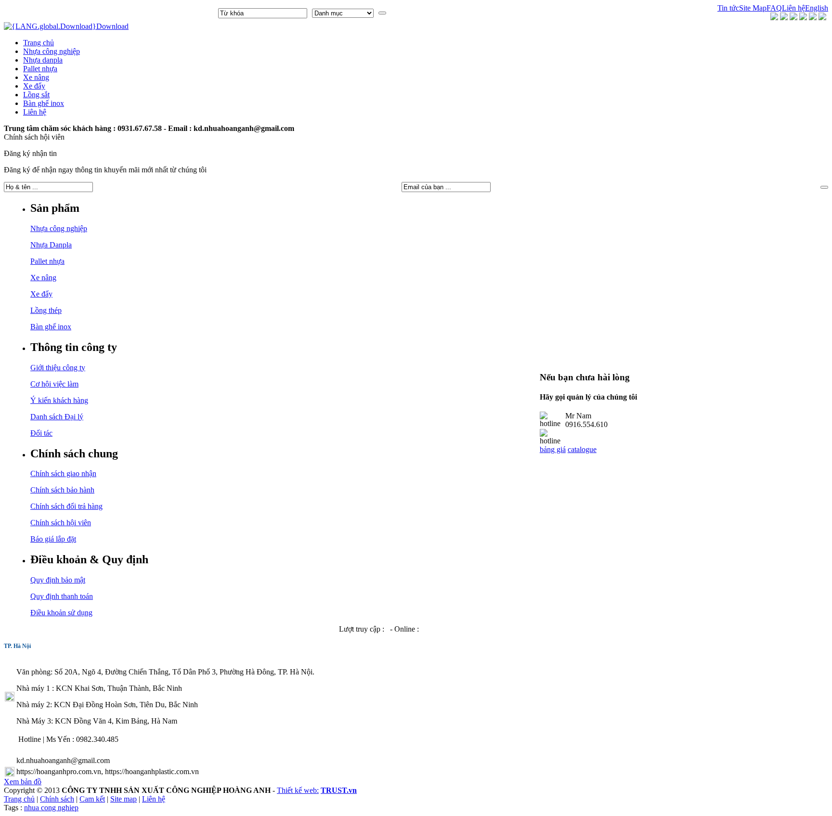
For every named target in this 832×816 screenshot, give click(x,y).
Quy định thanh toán (61, 596)
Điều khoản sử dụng (61, 613)
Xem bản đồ (22, 781)
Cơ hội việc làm (54, 384)
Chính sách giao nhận (63, 473)
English (816, 8)
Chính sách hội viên (60, 522)
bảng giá (553, 449)
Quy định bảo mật (57, 580)
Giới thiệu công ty (57, 367)
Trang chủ (19, 799)
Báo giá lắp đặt (53, 539)
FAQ (774, 8)
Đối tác (41, 433)
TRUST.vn (339, 790)
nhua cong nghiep (51, 807)
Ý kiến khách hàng (59, 400)
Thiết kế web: (298, 790)
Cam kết (92, 799)
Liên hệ (793, 8)
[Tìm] (382, 13)
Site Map (753, 8)
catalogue (582, 449)
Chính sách (57, 799)
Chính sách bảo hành (62, 490)
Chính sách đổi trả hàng (66, 506)
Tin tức (728, 8)
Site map (123, 799)
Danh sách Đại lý (56, 417)
